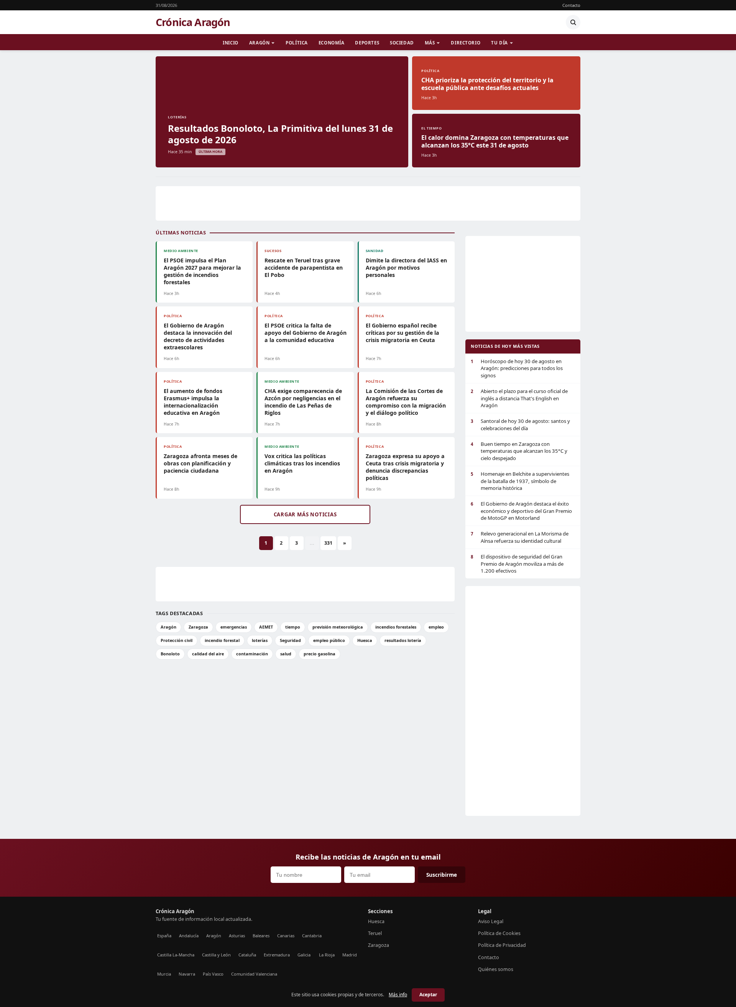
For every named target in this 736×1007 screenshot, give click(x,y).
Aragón (259, 43)
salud (285, 654)
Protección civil (176, 640)
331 (328, 543)
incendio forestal (222, 640)
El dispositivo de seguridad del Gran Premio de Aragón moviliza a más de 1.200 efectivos (517, 563)
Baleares (261, 935)
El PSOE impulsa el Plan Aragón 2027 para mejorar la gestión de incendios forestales (202, 271)
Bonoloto (170, 654)
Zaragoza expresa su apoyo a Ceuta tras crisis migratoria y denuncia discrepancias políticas (405, 466)
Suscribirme (441, 874)
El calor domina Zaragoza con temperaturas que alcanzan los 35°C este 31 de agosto (494, 141)
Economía (332, 43)
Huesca (364, 640)
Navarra (187, 974)
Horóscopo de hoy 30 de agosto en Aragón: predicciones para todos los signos (517, 368)
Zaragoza (198, 627)
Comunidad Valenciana (254, 974)
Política (297, 43)
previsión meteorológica (337, 627)
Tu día (499, 43)
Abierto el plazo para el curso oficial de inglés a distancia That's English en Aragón (519, 398)
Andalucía (189, 935)
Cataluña (247, 955)
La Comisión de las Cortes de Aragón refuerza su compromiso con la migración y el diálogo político (406, 401)
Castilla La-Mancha (175, 955)
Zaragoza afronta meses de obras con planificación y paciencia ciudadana (200, 463)
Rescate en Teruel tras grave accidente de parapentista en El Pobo (303, 267)
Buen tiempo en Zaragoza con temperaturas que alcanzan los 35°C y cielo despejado (519, 451)
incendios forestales (395, 627)
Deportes (367, 43)
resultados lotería (402, 640)
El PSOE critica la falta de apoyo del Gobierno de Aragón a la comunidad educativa (305, 333)
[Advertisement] (368, 203)
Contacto (571, 5)
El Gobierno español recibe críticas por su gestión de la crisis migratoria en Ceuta (402, 333)
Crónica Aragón (193, 22)
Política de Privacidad (502, 945)
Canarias (285, 935)
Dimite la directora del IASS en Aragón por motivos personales (406, 267)
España (164, 935)
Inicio (230, 43)
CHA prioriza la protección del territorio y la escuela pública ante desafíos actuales (487, 84)
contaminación (252, 654)
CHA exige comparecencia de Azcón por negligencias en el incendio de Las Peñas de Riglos (303, 401)
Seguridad (290, 640)
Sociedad (402, 43)
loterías (260, 640)
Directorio (465, 43)
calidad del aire (208, 654)
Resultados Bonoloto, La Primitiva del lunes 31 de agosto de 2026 (280, 134)
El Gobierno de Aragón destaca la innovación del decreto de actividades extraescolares (198, 336)
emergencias (233, 627)
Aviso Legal (490, 921)
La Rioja (327, 955)
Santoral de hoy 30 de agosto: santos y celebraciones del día (520, 424)
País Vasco (213, 974)
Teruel (375, 933)
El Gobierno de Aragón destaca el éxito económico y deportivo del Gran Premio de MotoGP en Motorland (521, 510)
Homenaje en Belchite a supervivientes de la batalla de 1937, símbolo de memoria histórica (520, 480)
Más (430, 43)
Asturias (237, 935)
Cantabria (312, 935)
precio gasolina (319, 654)
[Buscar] (573, 22)
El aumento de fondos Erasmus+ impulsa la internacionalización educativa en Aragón (193, 401)
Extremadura (277, 955)
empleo (436, 627)
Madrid (349, 955)
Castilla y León (216, 955)
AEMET (266, 627)
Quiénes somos (495, 969)
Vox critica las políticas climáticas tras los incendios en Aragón (302, 463)
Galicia (303, 955)
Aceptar (428, 994)
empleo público (329, 640)
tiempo (292, 627)
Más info (398, 994)
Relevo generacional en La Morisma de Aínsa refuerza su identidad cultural (519, 537)
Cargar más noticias (305, 514)
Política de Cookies (499, 933)
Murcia (164, 974)
